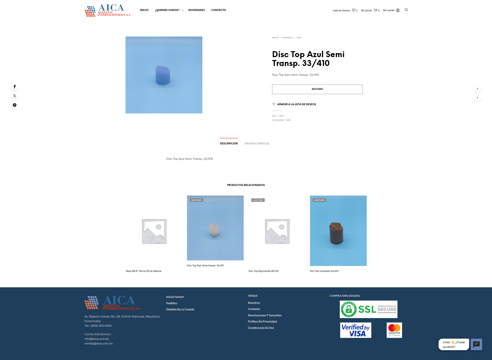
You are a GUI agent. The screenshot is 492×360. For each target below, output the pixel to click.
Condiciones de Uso (261, 327)
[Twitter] (14, 95)
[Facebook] (14, 86)
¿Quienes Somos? (167, 10)
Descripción (229, 143)
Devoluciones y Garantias (265, 315)
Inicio (144, 10)
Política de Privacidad (262, 321)
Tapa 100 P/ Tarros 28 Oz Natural (143, 270)
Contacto (218, 10)
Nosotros (254, 302)
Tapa (299, 38)
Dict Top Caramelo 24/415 (324, 270)
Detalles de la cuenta (180, 309)
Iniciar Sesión (175, 296)
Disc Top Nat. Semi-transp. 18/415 (205, 265)
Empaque (288, 38)
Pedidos (171, 303)
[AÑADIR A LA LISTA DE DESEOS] (157, 260)
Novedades (196, 10)
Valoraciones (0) (256, 143)
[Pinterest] (14, 104)
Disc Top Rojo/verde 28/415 (263, 270)
